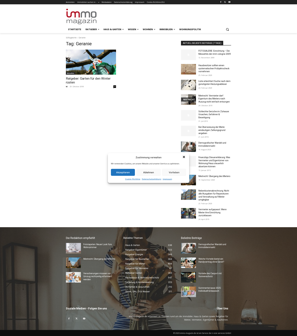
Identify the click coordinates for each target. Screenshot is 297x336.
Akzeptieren (123, 172)
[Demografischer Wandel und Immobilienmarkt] (188, 146)
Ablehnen (148, 172)
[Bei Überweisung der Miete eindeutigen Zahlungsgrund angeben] (188, 131)
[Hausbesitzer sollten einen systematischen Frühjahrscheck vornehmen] (188, 69)
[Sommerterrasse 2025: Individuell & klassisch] (188, 292)
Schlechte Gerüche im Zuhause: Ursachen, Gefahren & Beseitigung (213, 114)
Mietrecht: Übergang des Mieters (214, 176)
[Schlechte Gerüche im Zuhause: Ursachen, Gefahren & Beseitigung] (188, 115)
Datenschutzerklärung (151, 179)
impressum (167, 179)
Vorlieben (174, 172)
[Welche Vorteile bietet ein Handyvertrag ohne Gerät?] (188, 262)
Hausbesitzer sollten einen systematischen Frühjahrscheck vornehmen (213, 68)
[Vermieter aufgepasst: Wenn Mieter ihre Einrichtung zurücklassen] (188, 213)
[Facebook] (221, 2)
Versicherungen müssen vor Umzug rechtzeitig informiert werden (97, 276)
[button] (184, 157)
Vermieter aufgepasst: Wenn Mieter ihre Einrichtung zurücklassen (212, 212)
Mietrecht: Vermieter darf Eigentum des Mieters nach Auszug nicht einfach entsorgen (214, 98)
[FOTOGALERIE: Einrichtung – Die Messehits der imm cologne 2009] (188, 54)
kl (67, 86)
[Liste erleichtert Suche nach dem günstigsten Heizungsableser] (188, 85)
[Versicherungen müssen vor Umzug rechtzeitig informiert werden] (73, 277)
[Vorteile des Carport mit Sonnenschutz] (188, 277)
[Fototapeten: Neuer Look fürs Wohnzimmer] (73, 248)
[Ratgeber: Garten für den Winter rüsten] (91, 62)
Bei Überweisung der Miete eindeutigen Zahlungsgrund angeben (211, 130)
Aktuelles (70, 73)
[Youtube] (229, 2)
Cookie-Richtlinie (132, 179)
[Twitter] (225, 2)
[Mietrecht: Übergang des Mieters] (73, 262)
